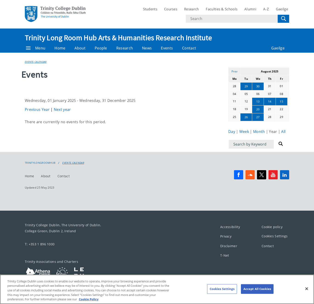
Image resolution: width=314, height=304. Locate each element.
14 (269, 101)
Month (259, 131)
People (101, 48)
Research (191, 9)
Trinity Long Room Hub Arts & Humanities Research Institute (118, 37)
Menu (40, 48)
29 (246, 86)
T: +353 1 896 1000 (39, 244)
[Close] (307, 289)
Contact (189, 48)
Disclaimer (228, 246)
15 (281, 101)
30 (258, 86)
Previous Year (38, 109)
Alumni (250, 9)
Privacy (225, 236)
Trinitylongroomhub (40, 162)
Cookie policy (272, 227)
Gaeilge (282, 9)
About (80, 48)
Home (59, 48)
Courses (170, 9)
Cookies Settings (275, 236)
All (283, 131)
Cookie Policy (88, 299)
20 (258, 109)
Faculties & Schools (221, 9)
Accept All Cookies (257, 289)
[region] (157, 289)
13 (258, 101)
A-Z (266, 9)
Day (232, 131)
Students (150, 9)
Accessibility (230, 227)
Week (244, 131)
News (147, 48)
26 (246, 117)
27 (258, 117)
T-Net (224, 255)
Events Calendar (36, 61)
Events (167, 48)
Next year (62, 109)
